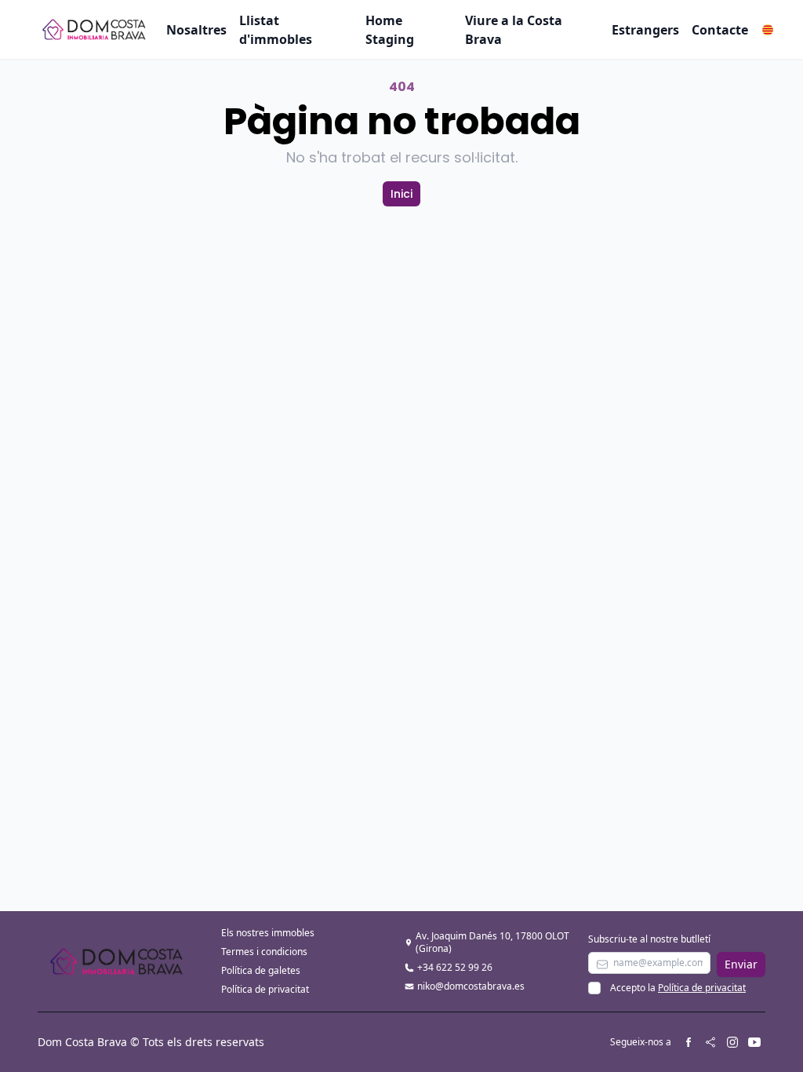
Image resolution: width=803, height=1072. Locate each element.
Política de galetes (260, 970)
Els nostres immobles (267, 932)
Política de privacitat (265, 989)
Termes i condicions (264, 951)
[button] (768, 30)
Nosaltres (196, 29)
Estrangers (645, 29)
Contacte (720, 29)
